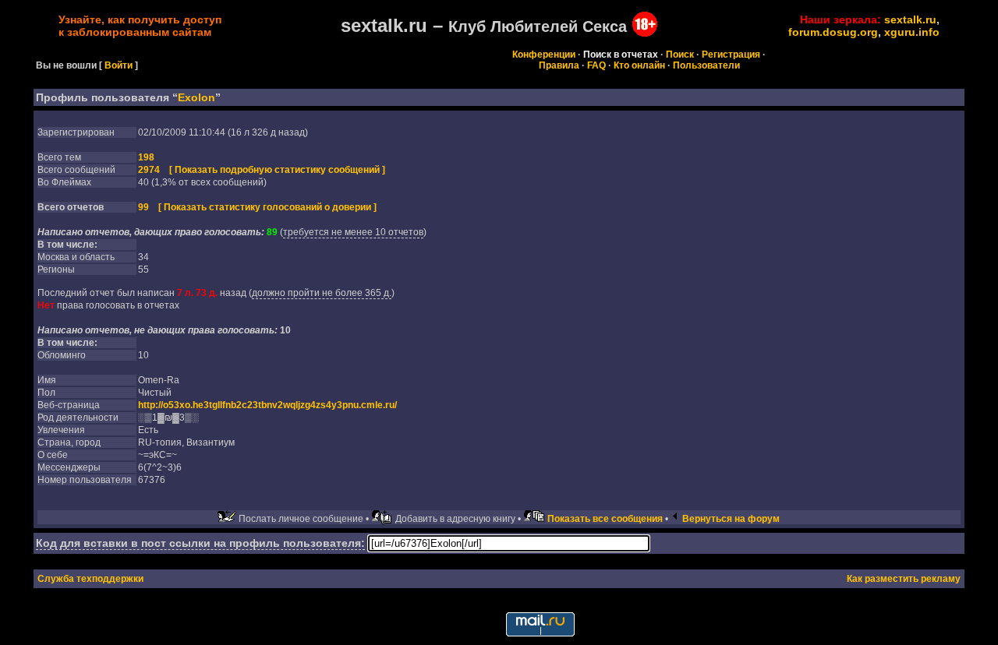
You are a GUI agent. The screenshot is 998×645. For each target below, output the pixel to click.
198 (146, 157)
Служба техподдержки (90, 578)
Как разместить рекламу (904, 578)
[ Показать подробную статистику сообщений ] (277, 169)
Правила (559, 65)
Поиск (680, 54)
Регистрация (731, 54)
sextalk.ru (910, 19)
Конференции (543, 54)
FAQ (596, 65)
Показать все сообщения (605, 518)
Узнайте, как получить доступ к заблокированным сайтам (139, 25)
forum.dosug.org (833, 32)
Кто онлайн (639, 65)
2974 (149, 169)
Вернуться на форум (731, 518)
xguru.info (912, 32)
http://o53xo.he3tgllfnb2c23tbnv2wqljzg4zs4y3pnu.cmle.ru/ (267, 405)
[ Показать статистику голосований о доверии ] (267, 207)
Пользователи (706, 65)
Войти (118, 65)
